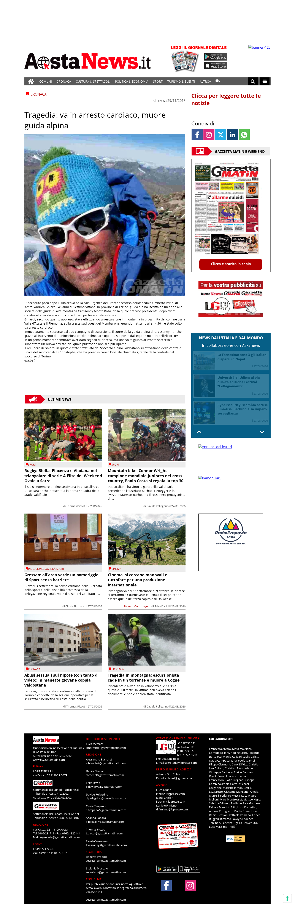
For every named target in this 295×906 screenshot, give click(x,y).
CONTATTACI (94, 879)
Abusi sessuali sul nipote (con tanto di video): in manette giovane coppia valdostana (61, 680)
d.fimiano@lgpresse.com (172, 809)
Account (161, 785)
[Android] (215, 57)
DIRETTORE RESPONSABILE (103, 739)
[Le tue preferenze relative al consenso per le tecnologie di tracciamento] (287, 898)
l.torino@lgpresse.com (170, 794)
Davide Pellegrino (157, 506)
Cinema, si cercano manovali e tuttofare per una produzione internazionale (137, 579)
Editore (38, 766)
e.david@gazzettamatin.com (104, 787)
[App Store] (215, 65)
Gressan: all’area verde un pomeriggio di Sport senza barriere (61, 577)
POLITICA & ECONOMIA (131, 81)
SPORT (158, 81)
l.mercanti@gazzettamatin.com (106, 748)
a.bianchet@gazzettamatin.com (106, 763)
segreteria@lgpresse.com (181, 763)
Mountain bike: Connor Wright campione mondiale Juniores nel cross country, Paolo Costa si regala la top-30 (145, 475)
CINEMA (116, 569)
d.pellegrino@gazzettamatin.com (107, 798)
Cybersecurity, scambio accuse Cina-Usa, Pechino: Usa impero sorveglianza (242, 409)
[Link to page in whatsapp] (244, 134)
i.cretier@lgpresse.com (170, 802)
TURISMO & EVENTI (181, 81)
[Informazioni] (217, 81)
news (162, 100)
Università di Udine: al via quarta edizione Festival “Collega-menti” (238, 381)
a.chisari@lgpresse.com (179, 778)
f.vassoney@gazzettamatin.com (106, 845)
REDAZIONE (40, 824)
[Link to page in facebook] (197, 134)
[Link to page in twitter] (220, 134)
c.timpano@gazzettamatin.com (106, 810)
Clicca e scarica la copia (231, 263)
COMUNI (45, 81)
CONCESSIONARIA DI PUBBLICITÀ (177, 738)
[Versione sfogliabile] (185, 58)
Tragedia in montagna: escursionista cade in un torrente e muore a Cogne (144, 677)
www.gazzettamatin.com (49, 760)
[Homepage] (30, 81)
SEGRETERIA (94, 852)
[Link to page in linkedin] (232, 134)
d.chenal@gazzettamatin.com (105, 775)
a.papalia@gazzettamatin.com (105, 822)
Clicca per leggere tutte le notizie (226, 99)
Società (49, 569)
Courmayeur (142, 606)
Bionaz (128, 606)
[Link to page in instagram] (208, 134)
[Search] (253, 81)
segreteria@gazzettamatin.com (60, 837)
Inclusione (35, 569)
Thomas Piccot (75, 506)
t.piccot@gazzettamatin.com (104, 833)
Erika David (161, 606)
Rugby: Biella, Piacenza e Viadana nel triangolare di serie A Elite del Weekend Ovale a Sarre (63, 475)
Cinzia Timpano (75, 606)
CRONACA (64, 81)
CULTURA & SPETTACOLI (93, 81)
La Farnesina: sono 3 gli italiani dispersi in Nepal (242, 356)
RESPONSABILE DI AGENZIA (173, 769)
